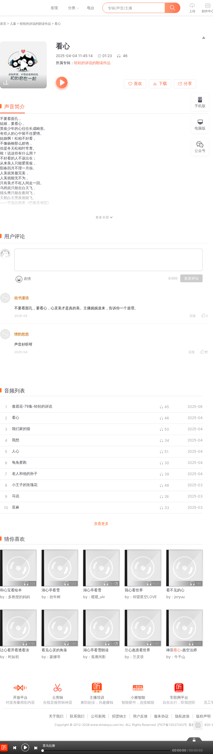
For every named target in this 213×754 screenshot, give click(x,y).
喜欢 (138, 83)
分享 (188, 83)
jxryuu (179, 596)
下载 (163, 83)
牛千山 (179, 656)
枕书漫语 (21, 298)
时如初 (13, 656)
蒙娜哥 (55, 656)
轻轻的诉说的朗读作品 (35, 24)
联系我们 (77, 716)
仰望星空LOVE (145, 596)
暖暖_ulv (98, 596)
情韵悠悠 (21, 334)
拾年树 (55, 596)
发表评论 (191, 278)
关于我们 (56, 716)
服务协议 (161, 716)
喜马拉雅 (20, 8)
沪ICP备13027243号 (172, 725)
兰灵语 (138, 656)
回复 (193, 316)
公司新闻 (98, 716)
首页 (3, 24)
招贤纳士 (119, 716)
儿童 (13, 24)
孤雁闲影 (98, 656)
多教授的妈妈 (19, 596)
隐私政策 (182, 716)
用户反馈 (140, 716)
